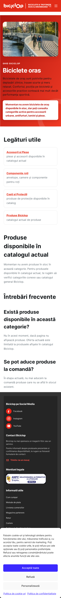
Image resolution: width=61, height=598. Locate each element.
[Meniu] (55, 5)
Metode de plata (13, 502)
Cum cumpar (12, 497)
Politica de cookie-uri (14, 593)
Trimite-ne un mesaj (19, 460)
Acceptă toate (30, 567)
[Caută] (50, 6)
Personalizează (30, 585)
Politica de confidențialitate (41, 593)
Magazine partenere (15, 512)
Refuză (30, 576)
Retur (8, 518)
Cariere (9, 523)
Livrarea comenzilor (15, 507)
